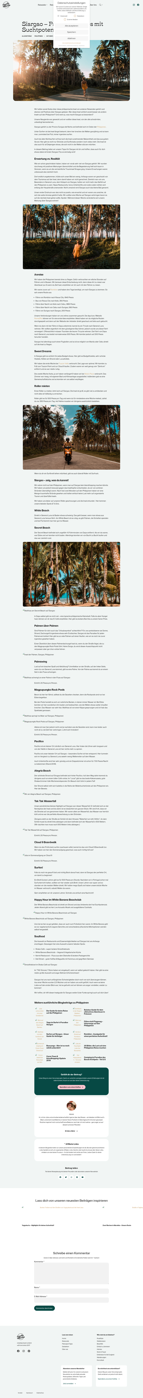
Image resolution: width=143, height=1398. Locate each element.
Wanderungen (101, 1357)
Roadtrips (100, 1338)
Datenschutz (40, 1393)
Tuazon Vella (64, 363)
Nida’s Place (89, 374)
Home (64, 1338)
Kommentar (39, 1262)
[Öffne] (102, 5)
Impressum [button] (82, 45)
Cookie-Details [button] (62, 45)
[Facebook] (138, 5)
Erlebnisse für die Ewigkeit (105, 1355)
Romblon (53, 289)
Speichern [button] (71, 32)
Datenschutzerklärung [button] (72, 45)
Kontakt (20, 1393)
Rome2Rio (38, 318)
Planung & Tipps (67, 1344)
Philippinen (39, 36)
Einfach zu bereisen (103, 1346)
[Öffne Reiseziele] (46, 5)
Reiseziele (65, 1341)
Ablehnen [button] (72, 38)
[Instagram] (134, 5)
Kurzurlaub (100, 1360)
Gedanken (65, 1346)
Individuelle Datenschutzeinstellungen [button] (71, 43)
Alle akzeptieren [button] (71, 26)
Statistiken (80, 16)
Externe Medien (72, 19)
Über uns (65, 1349)
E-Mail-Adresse (40, 1296)
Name (37, 1287)
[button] (60, 1177)
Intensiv (99, 1349)
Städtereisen (101, 1341)
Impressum (29, 1393)
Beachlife (100, 1344)
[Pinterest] (29, 1351)
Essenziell (64, 16)
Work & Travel (101, 1352)
